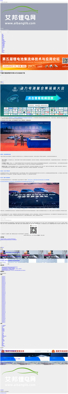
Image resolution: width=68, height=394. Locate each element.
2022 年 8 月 (3, 314)
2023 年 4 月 (3, 308)
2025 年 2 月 (3, 290)
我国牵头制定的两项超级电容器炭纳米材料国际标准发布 (8, 350)
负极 (2, 342)
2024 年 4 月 (3, 298)
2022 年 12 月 (4, 311)
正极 (2, 334)
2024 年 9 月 (3, 294)
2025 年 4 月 (3, 288)
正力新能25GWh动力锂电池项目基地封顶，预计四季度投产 (8, 239)
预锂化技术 (3, 43)
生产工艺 (3, 46)
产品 (2, 51)
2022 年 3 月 (3, 316)
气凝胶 (3, 335)
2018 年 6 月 (3, 321)
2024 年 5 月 (3, 297)
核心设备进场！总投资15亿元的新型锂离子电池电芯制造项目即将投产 (10, 260)
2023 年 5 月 (3, 307)
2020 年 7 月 (3, 320)
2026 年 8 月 (3, 276)
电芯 (2, 38)
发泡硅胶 (3, 329)
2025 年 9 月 (3, 284)
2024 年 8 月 (3, 295)
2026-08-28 (1, 352)
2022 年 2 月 (3, 317)
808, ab (3, 247)
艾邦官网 (3, 50)
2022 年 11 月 (4, 312)
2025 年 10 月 (4, 283)
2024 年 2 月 (3, 300)
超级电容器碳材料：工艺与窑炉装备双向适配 (6, 354)
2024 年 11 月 (4, 292)
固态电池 (3, 40)
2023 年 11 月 (4, 302)
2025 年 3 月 (3, 289)
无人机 (3, 332)
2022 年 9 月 (3, 313)
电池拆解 (3, 45)
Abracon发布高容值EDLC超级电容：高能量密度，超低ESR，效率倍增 (11, 268)
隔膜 (2, 36)
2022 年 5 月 (3, 315)
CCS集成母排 (4, 41)
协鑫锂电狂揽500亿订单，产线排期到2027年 (8, 269)
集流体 (3, 37)
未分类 (3, 333)
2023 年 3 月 (3, 309)
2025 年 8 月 (3, 285)
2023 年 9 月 (3, 304)
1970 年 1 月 (3, 322)
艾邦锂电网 (1, 28)
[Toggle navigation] (0, 31)
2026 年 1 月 (3, 281)
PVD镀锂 (3, 326)
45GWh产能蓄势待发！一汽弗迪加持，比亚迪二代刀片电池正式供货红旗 (10, 256)
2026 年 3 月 (3, 279)
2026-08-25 (1, 356)
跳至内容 (1, 0)
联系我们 (3, 52)
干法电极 (3, 44)
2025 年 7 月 (3, 286)
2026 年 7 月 (3, 277)
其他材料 (3, 42)
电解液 (3, 35)
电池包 (3, 337)
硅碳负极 (3, 340)
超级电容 (3, 343)
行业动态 (3, 47)
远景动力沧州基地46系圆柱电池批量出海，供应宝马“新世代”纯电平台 (10, 252)
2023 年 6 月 (3, 306)
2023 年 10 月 (4, 303)
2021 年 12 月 (4, 318)
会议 (2, 49)
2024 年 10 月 (4, 293)
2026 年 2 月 (3, 280)
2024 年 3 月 (3, 299)
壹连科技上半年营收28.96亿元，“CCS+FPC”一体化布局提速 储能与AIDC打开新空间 (13, 270)
